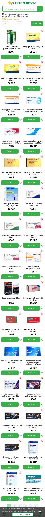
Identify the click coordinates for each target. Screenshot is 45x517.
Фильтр (36, 23)
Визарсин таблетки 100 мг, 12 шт (33, 299)
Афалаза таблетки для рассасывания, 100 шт (33, 142)
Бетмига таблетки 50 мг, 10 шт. (11, 173)
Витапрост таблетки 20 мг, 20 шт (11, 362)
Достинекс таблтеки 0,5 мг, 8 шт (11, 489)
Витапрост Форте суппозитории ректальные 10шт (33, 363)
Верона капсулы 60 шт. (11, 298)
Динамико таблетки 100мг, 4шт (11, 458)
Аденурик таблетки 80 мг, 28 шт (11, 110)
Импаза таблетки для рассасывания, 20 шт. (33, 489)
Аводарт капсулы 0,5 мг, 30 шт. (33, 48)
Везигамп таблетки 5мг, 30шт (11, 236)
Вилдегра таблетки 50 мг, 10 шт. (11, 330)
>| (35, 506)
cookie (38, 512)
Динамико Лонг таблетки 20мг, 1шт (33, 395)
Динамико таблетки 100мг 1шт (33, 426)
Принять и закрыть (22, 514)
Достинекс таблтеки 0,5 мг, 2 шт (33, 458)
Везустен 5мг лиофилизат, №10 (33, 267)
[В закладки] (20, 56)
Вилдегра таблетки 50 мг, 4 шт (33, 330)
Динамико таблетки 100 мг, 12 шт (11, 426)
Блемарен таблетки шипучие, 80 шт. (11, 205)
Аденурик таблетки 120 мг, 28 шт (33, 79)
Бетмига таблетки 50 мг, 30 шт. (33, 173)
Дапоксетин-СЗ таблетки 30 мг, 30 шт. (11, 395)
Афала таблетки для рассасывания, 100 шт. (11, 142)
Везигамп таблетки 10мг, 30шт (33, 205)
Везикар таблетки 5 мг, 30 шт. (11, 267)
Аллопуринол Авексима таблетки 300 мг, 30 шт (33, 110)
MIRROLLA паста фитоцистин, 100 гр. (11, 48)
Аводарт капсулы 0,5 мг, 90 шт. (11, 79)
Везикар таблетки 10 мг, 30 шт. (33, 236)
